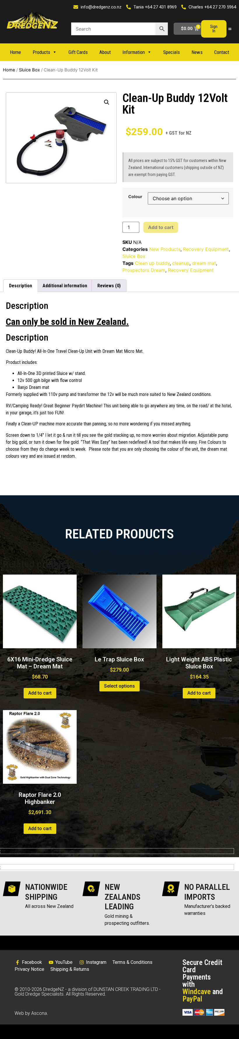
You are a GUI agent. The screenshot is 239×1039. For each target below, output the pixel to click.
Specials (171, 52)
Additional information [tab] (65, 285)
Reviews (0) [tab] (109, 285)
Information (133, 52)
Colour (135, 197)
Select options (119, 686)
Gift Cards (78, 52)
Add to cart (160, 227)
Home (15, 52)
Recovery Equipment (206, 249)
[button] (230, 29)
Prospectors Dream (143, 270)
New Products (164, 249)
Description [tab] (20, 285)
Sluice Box (29, 70)
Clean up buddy (152, 263)
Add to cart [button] (40, 693)
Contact (221, 52)
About (105, 52)
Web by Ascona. (31, 1013)
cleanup (180, 263)
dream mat (204, 263)
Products (41, 52)
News (197, 52)
